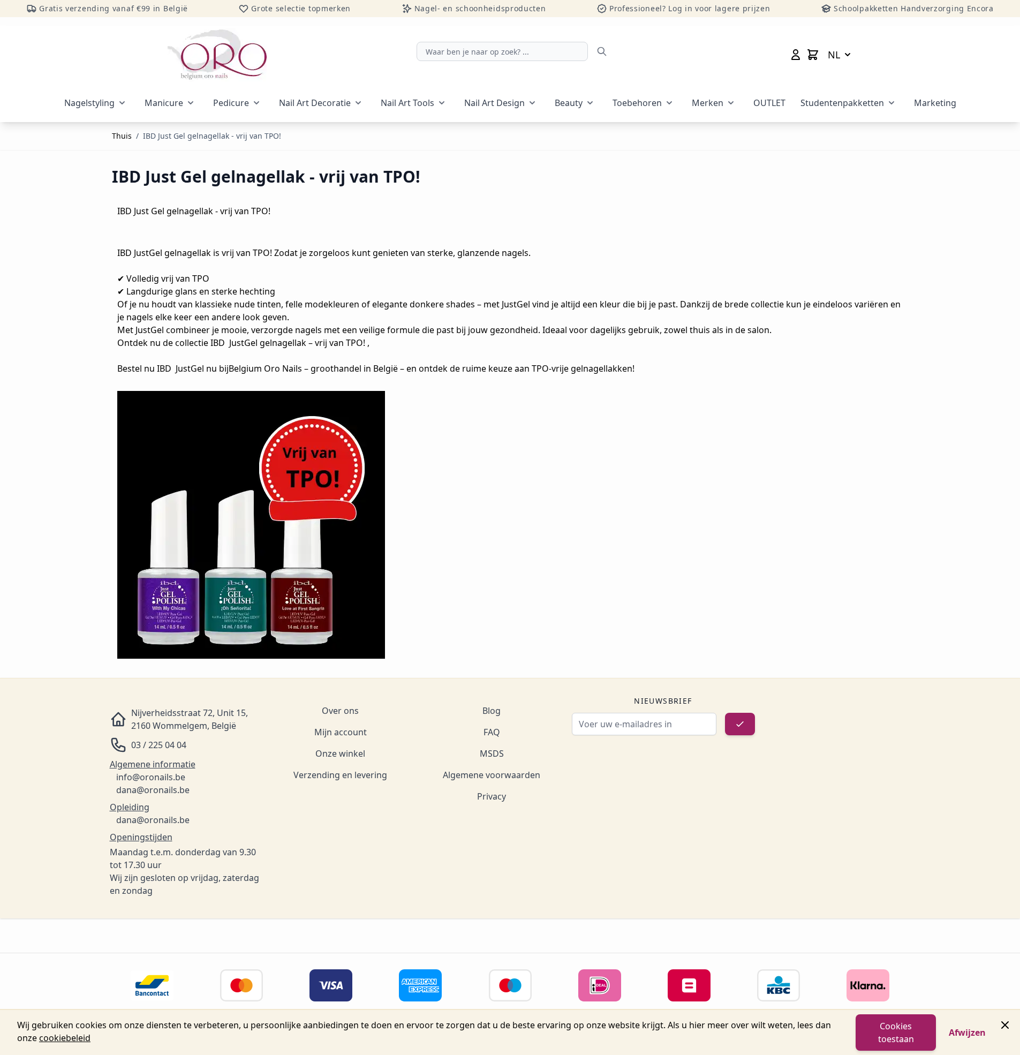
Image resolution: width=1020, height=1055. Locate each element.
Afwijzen (967, 1032)
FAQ (491, 732)
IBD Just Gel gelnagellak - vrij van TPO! (212, 136)
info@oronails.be (150, 777)
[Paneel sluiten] (1005, 1025)
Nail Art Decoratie (315, 103)
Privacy (491, 796)
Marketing (935, 103)
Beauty (569, 103)
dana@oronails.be (153, 790)
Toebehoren (637, 103)
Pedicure (231, 103)
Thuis (122, 136)
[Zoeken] (602, 51)
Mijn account (340, 732)
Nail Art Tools (407, 103)
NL (834, 54)
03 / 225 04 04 (158, 745)
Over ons (340, 711)
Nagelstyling (89, 103)
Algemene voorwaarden (491, 775)
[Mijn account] (795, 54)
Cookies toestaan (896, 1032)
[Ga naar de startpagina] (217, 54)
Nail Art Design (494, 103)
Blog (491, 711)
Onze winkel (340, 753)
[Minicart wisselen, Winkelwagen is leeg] (812, 54)
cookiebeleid (64, 1038)
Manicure (164, 103)
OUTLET (769, 103)
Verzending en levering (340, 775)
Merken (707, 103)
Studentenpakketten (842, 103)
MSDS (492, 753)
